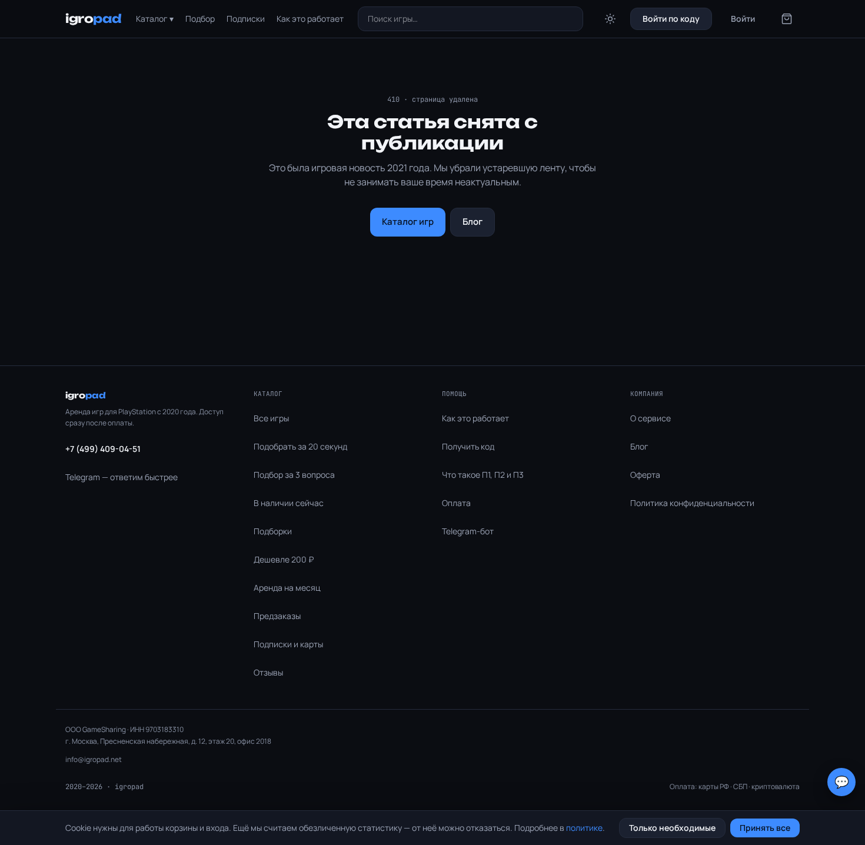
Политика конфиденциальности (692, 502)
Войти (743, 18)
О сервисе (650, 418)
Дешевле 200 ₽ (284, 559)
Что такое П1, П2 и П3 (483, 474)
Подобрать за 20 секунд (300, 446)
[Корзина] (787, 18)
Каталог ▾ (155, 18)
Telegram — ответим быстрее (121, 477)
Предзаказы (277, 615)
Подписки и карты (288, 644)
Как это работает (310, 18)
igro (93, 18)
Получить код (468, 446)
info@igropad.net (93, 759)
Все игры (271, 418)
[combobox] (471, 18)
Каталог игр (408, 221)
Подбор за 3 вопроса (294, 474)
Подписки (246, 18)
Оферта (645, 474)
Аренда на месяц (287, 587)
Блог (473, 221)
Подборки (273, 531)
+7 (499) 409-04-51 (103, 448)
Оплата (456, 502)
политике (584, 827)
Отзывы (268, 672)
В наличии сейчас (289, 502)
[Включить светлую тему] (610, 19)
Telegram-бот (468, 531)
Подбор (200, 18)
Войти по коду (671, 18)
